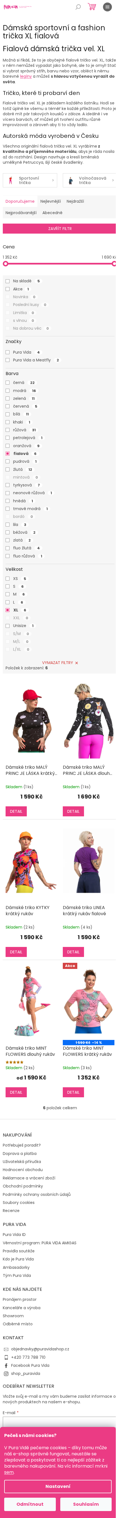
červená (25, 406)
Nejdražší (75, 201)
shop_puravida (25, 1373)
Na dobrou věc (31, 328)
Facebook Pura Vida (30, 1365)
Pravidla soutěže (19, 1251)
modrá (24, 390)
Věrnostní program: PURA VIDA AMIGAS (39, 1243)
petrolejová (27, 437)
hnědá (23, 501)
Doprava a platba (20, 1153)
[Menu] (107, 7)
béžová (24, 532)
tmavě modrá (30, 508)
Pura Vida (26, 352)
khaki (21, 422)
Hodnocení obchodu (23, 1169)
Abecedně (52, 213)
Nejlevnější (50, 201)
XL (19, 610)
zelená (24, 398)
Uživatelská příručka (22, 1161)
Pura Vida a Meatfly (36, 360)
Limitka (23, 312)
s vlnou (23, 320)
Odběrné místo (18, 1324)
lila (19, 524)
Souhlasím (86, 1504)
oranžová (26, 446)
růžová (24, 430)
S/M (21, 633)
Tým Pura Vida (17, 1275)
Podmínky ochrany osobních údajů (37, 1194)
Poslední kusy (29, 304)
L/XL (21, 649)
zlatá (22, 540)
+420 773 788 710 (28, 1357)
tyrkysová (26, 485)
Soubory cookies (19, 1202)
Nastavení (58, 1486)
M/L (20, 641)
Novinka (24, 297)
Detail (16, 811)
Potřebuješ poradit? (22, 1145)
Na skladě (26, 281)
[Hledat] (78, 7)
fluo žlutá (26, 548)
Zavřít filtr (60, 228)
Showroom (13, 1316)
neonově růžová (32, 493)
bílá (21, 414)
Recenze (11, 1210)
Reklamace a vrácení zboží (29, 1178)
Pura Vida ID (14, 1234)
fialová (25, 453)
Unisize (23, 625)
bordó (23, 516)
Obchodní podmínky (23, 1186)
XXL (20, 618)
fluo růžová (27, 556)
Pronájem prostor (20, 1299)
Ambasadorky (16, 1267)
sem (9, 1472)
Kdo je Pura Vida (18, 1259)
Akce (21, 289)
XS (19, 578)
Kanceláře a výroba (21, 1308)
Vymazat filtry (57, 662)
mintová (25, 477)
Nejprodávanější (21, 213)
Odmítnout (30, 1504)
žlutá (22, 469)
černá (24, 382)
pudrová (25, 461)
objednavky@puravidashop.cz (40, 1349)
